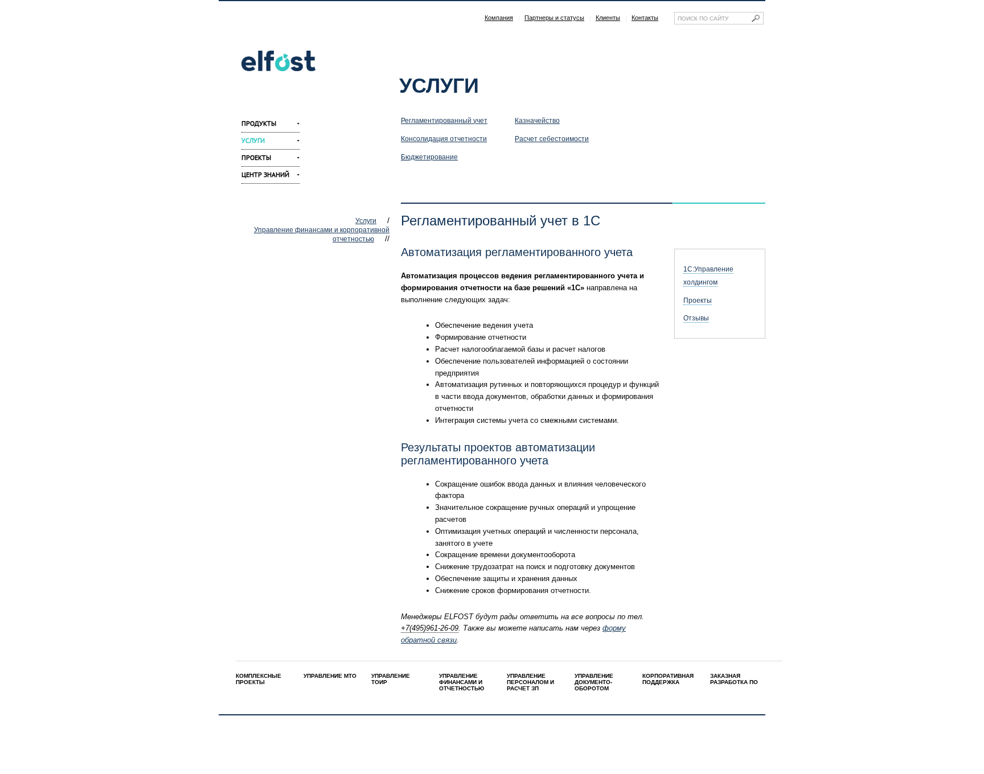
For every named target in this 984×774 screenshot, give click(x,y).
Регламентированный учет (444, 121)
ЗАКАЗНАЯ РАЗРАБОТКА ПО (734, 679)
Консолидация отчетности (444, 139)
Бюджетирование (429, 157)
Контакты (645, 17)
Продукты (258, 123)
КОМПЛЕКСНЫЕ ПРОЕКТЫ (258, 679)
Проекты (256, 158)
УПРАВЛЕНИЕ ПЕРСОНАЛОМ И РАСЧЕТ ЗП (530, 682)
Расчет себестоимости (552, 139)
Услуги (253, 141)
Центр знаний (265, 175)
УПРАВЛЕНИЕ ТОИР (390, 679)
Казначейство (537, 121)
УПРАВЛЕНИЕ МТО (330, 676)
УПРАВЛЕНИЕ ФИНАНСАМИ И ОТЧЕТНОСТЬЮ (461, 682)
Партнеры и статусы (554, 17)
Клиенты (608, 17)
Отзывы (696, 318)
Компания (499, 17)
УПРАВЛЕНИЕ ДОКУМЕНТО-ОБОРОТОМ (594, 682)
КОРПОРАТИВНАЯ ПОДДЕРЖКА (668, 679)
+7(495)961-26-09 (429, 628)
